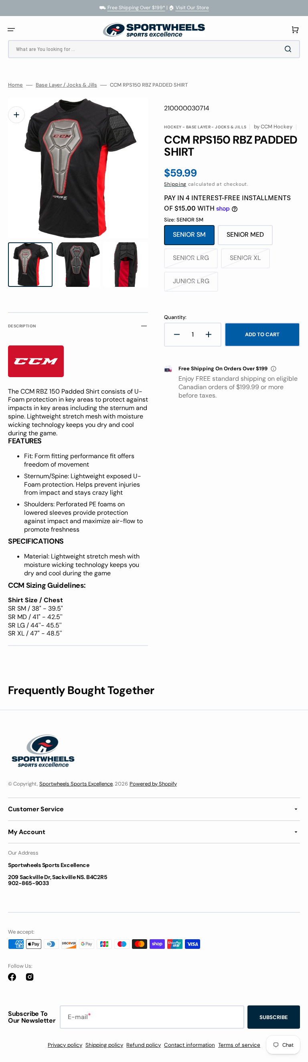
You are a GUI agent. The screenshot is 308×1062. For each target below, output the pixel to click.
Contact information (189, 1045)
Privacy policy (65, 1045)
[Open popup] (274, 369)
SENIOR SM (194, 237)
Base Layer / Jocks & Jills (66, 85)
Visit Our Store (192, 7)
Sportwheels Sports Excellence (76, 783)
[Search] (289, 49)
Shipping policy (104, 1045)
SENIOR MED (250, 237)
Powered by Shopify (153, 783)
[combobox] (154, 49)
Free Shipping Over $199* (136, 7)
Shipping (175, 184)
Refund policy (143, 1045)
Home (15, 85)
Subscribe (273, 1017)
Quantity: (175, 317)
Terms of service (239, 1045)
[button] (11, 30)
